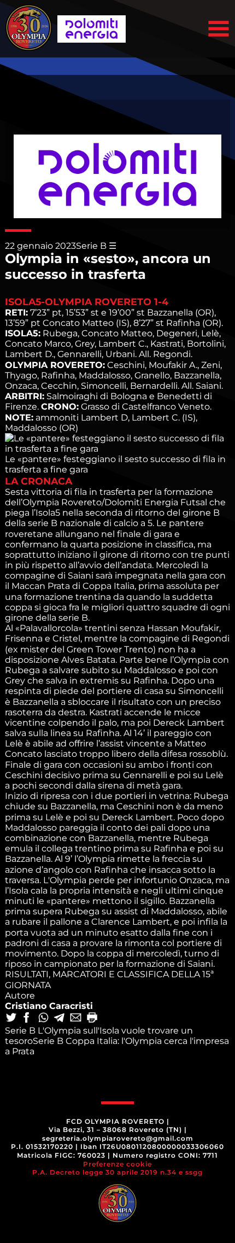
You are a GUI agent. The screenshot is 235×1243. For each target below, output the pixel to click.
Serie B (91, 246)
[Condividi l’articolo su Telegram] (60, 1018)
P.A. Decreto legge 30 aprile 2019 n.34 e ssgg (117, 1172)
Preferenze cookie (117, 1164)
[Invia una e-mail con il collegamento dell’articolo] (76, 1018)
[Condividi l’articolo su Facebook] (28, 1018)
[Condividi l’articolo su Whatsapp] (44, 1018)
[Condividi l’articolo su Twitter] (12, 1018)
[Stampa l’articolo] (93, 1018)
